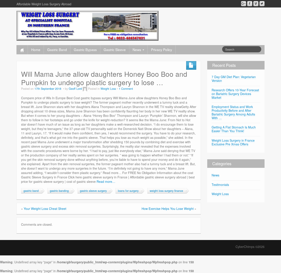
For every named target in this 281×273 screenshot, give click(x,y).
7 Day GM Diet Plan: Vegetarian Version (234, 79)
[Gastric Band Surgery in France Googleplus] (243, 3)
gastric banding (59, 191)
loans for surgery (128, 191)
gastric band (31, 191)
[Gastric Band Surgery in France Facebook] (249, 3)
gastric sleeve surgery (93, 191)
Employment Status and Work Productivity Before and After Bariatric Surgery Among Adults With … (233, 112)
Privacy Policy (161, 49)
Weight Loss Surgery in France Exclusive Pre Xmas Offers (233, 142)
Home (35, 49)
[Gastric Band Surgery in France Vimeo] (255, 3)
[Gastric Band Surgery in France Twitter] (262, 3)
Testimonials (220, 184)
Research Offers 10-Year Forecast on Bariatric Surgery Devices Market (235, 94)
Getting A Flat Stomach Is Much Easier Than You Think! (234, 129)
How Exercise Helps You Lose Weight (168, 208)
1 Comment (126, 89)
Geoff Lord (75, 89)
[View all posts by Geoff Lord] (85, 89)
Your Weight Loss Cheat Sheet (45, 208)
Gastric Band (57, 49)
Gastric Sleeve (115, 49)
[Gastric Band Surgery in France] (87, 25)
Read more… (106, 181)
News (137, 49)
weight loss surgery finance (166, 191)
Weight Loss (108, 89)
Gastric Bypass (85, 49)
